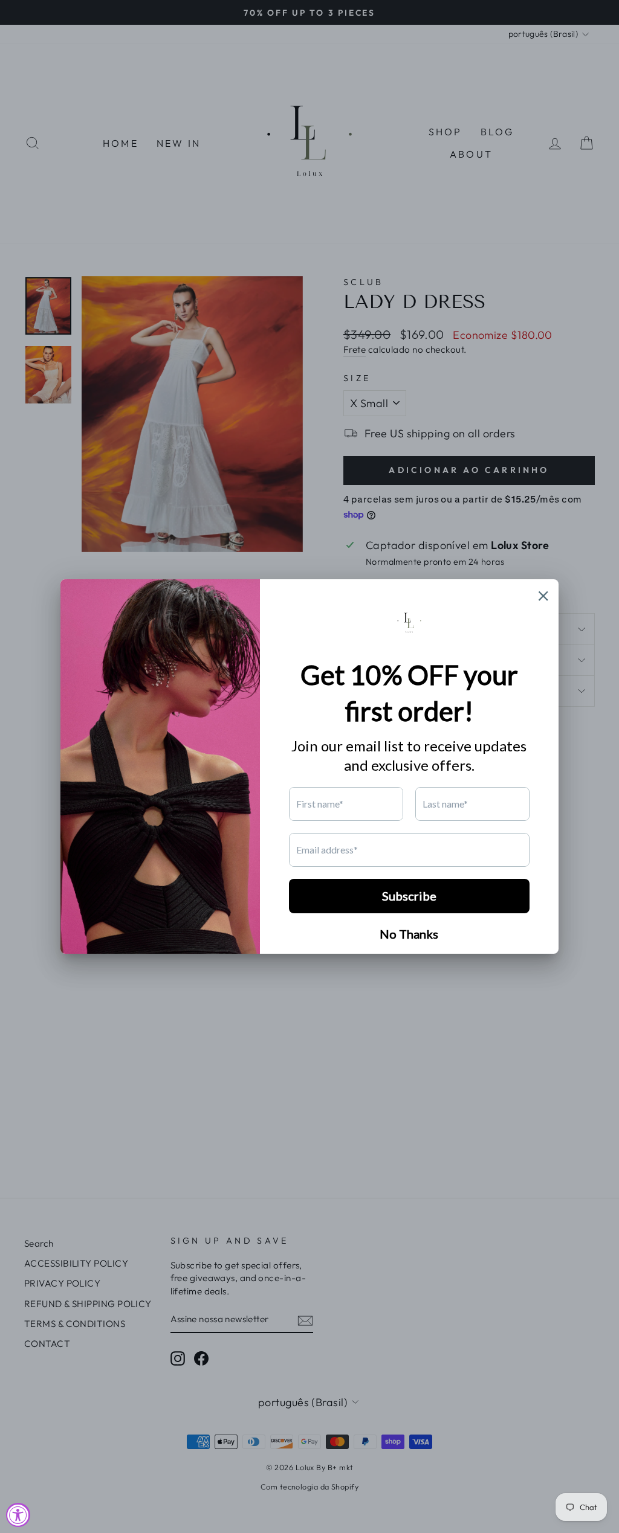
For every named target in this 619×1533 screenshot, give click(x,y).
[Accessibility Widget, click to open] (18, 1515)
